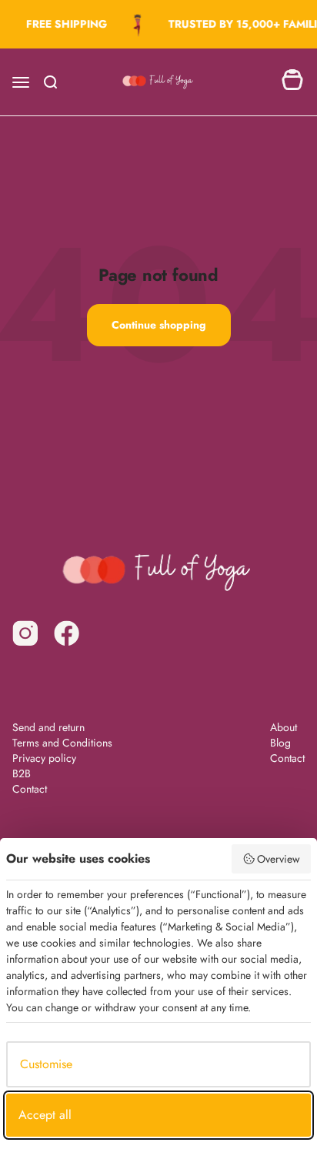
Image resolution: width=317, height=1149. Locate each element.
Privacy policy (44, 758)
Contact (29, 789)
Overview (278, 859)
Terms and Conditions (62, 742)
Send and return (48, 727)
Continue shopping (159, 324)
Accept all (45, 1115)
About (283, 727)
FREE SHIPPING (65, 24)
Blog (280, 742)
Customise (46, 1064)
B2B (21, 773)
